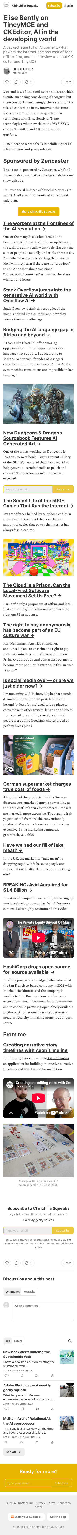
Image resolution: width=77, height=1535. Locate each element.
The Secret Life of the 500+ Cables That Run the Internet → (38, 503)
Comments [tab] (13, 1291)
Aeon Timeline (58, 1058)
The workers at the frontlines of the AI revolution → (38, 226)
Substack (19, 1526)
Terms (51, 1503)
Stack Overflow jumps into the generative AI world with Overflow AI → (37, 295)
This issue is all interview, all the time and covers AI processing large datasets (28, 1430)
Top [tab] (8, 1341)
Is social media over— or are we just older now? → (38, 683)
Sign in (68, 5)
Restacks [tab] (29, 1291)
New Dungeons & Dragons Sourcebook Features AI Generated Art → (32, 438)
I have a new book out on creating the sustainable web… (29, 1364)
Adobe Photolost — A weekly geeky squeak (27, 1387)
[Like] (7, 82)
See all (11, 1452)
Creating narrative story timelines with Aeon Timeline (35, 1047)
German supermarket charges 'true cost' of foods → (37, 786)
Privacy (40, 1503)
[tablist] (20, 1292)
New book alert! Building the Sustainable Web (26, 1354)
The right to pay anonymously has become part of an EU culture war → (36, 630)
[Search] (70, 1341)
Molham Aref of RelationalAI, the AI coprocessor (27, 1421)
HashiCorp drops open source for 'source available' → (36, 969)
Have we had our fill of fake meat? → (33, 847)
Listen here (11, 144)
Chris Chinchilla (23, 69)
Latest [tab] (18, 1341)
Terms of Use (57, 1239)
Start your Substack (28, 1517)
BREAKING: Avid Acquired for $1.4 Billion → (35, 887)
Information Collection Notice (41, 1243)
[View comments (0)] (17, 82)
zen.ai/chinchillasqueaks (50, 189)
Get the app (58, 1517)
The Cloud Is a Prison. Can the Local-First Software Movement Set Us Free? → (36, 590)
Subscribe (54, 5)
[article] (38, 1364)
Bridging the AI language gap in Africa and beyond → (38, 332)
